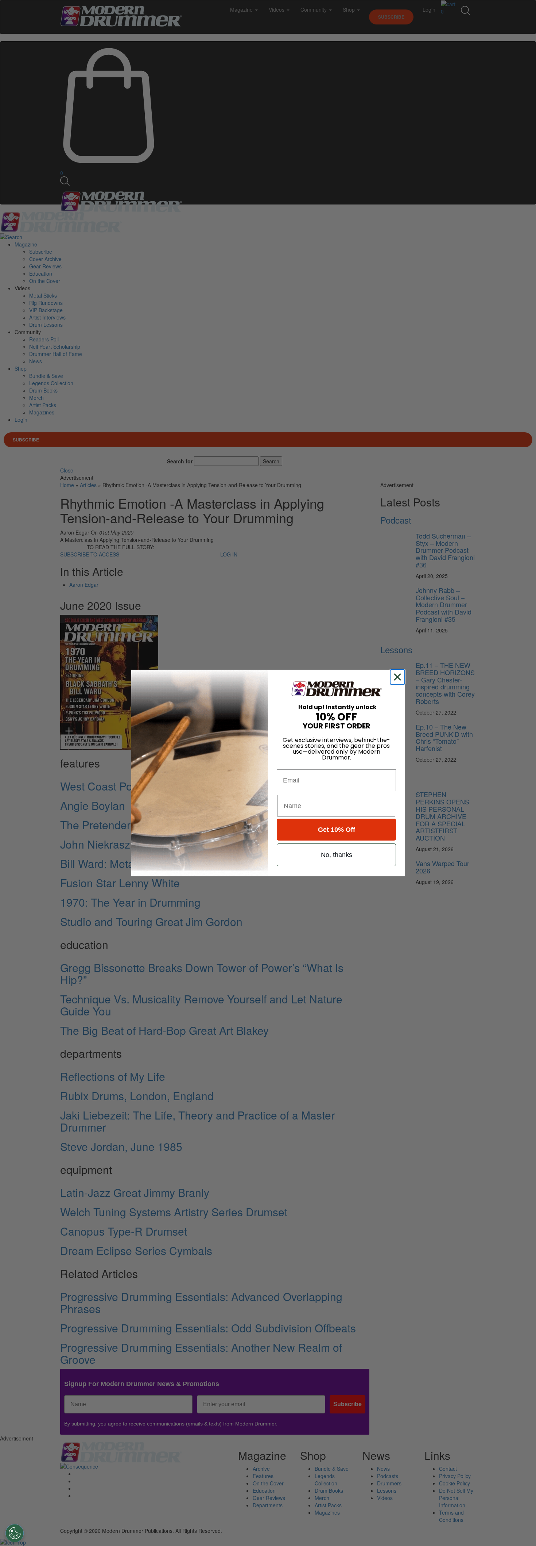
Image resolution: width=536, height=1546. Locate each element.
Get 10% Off (336, 829)
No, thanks (336, 854)
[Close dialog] (399, 677)
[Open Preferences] (14, 1533)
